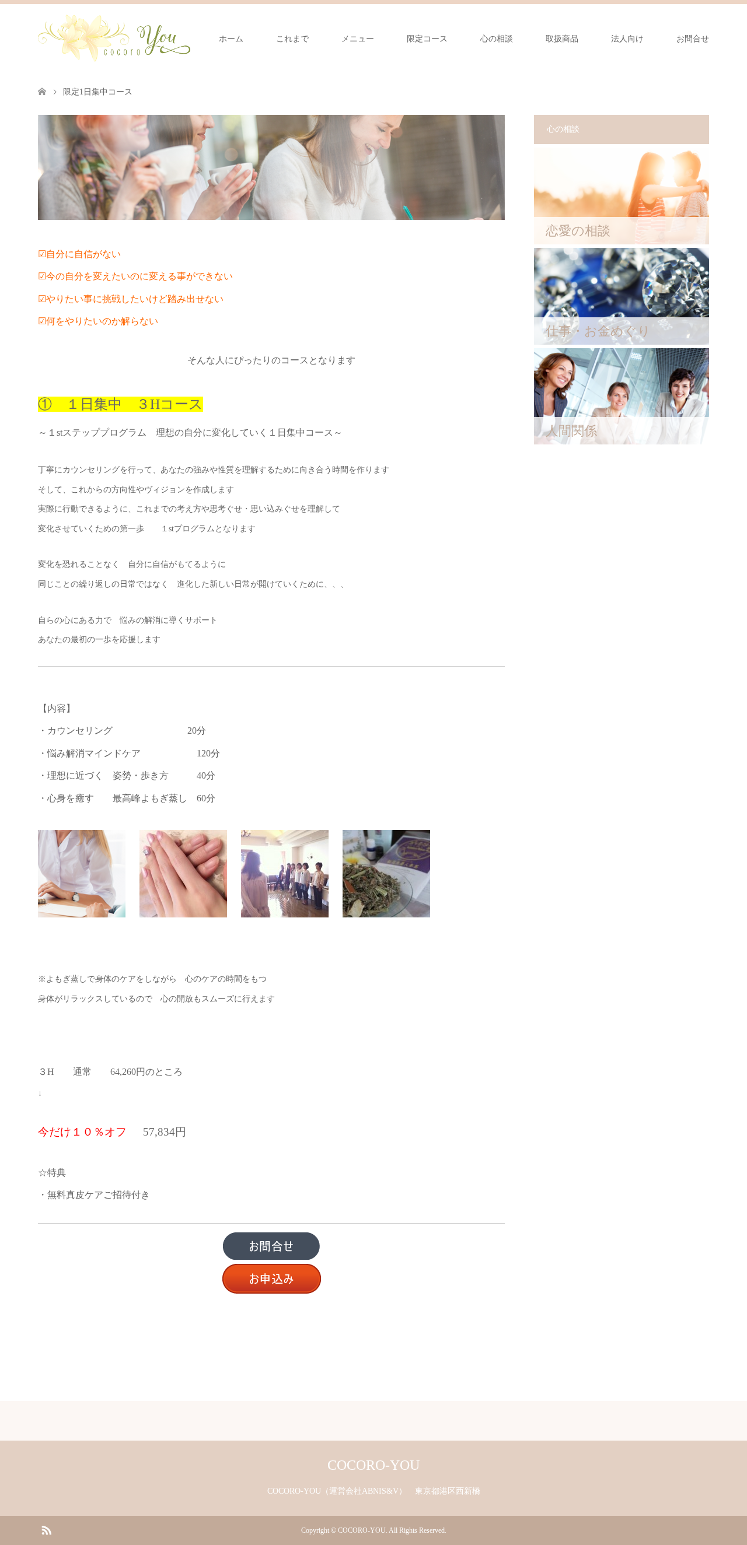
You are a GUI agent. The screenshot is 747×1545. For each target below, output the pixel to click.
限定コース (427, 38)
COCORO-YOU (373, 1465)
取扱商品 (562, 38)
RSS (46, 1529)
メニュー (357, 38)
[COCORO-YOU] (114, 38)
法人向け (627, 38)
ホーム (231, 38)
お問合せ (692, 38)
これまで (292, 38)
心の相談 (496, 38)
